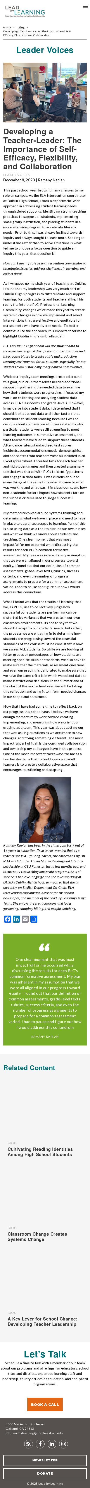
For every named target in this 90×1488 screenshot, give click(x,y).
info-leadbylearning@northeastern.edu (34, 1433)
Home (7, 27)
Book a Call (45, 1404)
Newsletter (45, 1460)
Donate (45, 1473)
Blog (22, 27)
